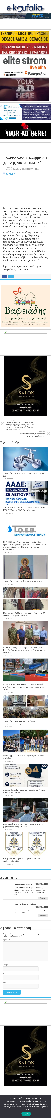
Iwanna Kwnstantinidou (25, 904)
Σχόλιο (6, 940)
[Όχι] (47, 1106)
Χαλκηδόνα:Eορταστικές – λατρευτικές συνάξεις (24, 581)
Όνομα (5, 965)
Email (5, 973)
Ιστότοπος (7, 982)
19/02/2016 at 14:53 (41, 884)
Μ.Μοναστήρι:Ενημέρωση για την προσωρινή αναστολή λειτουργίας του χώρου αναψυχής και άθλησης (23, 687)
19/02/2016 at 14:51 (41, 907)
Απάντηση (43, 898)
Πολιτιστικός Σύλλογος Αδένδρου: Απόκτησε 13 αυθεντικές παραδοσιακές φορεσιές (24, 614)
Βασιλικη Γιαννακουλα (23, 884)
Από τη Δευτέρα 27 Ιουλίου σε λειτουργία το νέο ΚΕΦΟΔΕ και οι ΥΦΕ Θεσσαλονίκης (24, 508)
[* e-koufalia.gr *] (25, 7)
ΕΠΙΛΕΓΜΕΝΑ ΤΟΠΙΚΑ (30, 169)
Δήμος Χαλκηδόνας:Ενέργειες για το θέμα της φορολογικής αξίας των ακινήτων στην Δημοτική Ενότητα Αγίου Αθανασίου (20, 425)
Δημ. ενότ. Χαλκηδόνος (13, 169)
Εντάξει (26, 1114)
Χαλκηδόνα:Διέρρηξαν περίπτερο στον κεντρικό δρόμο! (31, 434)
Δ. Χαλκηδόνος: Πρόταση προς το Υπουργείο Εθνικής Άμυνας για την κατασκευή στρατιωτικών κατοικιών (25, 650)
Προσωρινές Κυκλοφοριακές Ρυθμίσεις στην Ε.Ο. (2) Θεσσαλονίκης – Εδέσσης (24, 825)
